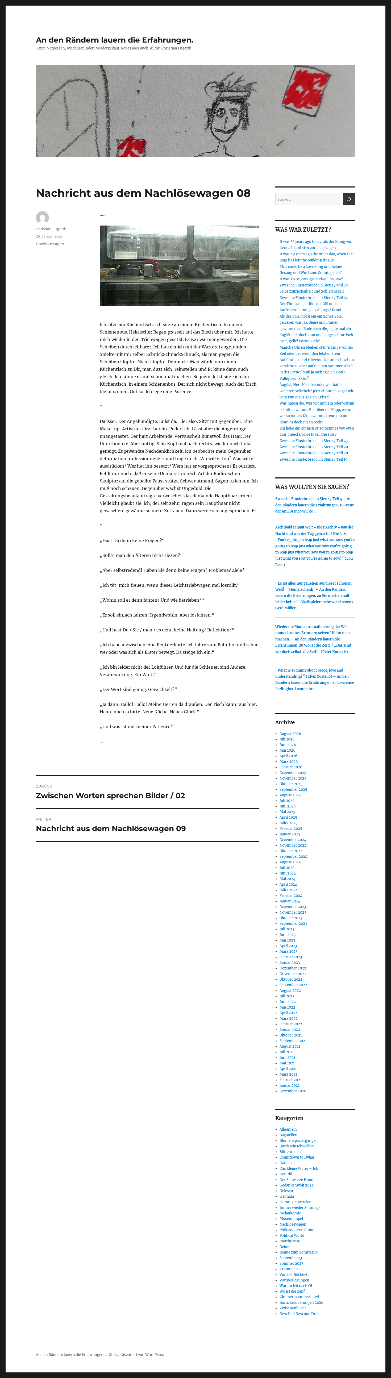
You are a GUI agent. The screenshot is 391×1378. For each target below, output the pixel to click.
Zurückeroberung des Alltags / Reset (310, 310)
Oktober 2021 (291, 1035)
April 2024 (288, 884)
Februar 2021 (291, 1080)
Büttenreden (290, 1152)
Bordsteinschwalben (297, 1146)
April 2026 (288, 756)
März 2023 (288, 951)
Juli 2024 (287, 867)
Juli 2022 (287, 996)
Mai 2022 (287, 1007)
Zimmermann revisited (299, 1297)
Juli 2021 (287, 1052)
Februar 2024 (291, 895)
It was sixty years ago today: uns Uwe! (311, 279)
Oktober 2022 (291, 979)
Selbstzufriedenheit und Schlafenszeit (312, 291)
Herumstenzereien (295, 1202)
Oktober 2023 (291, 918)
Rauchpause (290, 1241)
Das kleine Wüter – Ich (299, 1168)
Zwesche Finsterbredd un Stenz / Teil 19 (314, 459)
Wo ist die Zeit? (292, 1291)
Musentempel (291, 1219)
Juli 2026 (287, 739)
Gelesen (286, 1191)
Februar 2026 (291, 767)
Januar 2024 (290, 901)
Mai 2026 (288, 750)
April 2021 (288, 1069)
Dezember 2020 (293, 1091)
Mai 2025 (287, 812)
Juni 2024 (288, 873)
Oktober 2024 (291, 851)
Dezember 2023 (293, 907)
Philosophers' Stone (297, 1230)
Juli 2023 (287, 929)
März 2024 (289, 890)
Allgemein (288, 1129)
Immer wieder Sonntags (300, 1207)
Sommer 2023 (291, 1263)
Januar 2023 (290, 962)
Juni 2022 (288, 1002)
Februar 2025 (291, 828)
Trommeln (289, 1269)
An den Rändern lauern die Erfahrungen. (114, 39)
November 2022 (293, 974)
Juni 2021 (287, 1057)
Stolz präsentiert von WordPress (136, 1354)
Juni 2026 (288, 745)
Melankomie (290, 1213)
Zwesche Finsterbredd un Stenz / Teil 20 (314, 447)
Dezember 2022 (293, 968)
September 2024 (293, 856)
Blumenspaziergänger (298, 1140)
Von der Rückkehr (295, 1274)
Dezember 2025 (293, 773)
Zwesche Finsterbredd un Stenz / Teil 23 (314, 441)
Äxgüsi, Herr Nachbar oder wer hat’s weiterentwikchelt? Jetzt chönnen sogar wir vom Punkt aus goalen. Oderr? (316, 390)
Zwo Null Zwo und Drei (299, 1314)
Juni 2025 (288, 806)
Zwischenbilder (293, 1308)
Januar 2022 (290, 1029)
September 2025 (293, 789)
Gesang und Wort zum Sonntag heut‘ (311, 272)
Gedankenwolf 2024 (297, 1185)
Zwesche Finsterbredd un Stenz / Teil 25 (314, 285)
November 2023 (293, 912)
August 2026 (290, 733)
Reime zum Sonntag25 (299, 1252)
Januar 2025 (290, 834)
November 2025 (293, 778)
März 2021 (288, 1074)
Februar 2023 (291, 957)
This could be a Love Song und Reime (311, 266)
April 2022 (288, 1013)
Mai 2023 (287, 940)
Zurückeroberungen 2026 (301, 1302)
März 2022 (289, 1018)
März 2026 (289, 761)
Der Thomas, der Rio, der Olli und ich (311, 304)
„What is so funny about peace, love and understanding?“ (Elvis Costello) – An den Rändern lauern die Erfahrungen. (312, 676)
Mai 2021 (287, 1063)
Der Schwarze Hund (296, 1179)
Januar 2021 (290, 1085)
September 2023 (293, 923)
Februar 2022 (291, 1024)
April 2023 (288, 946)
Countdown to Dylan (297, 1157)
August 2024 (290, 862)
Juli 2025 (287, 800)
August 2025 (290, 795)
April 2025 (288, 817)
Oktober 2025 (291, 784)
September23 (291, 1258)
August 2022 (290, 990)
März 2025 (289, 823)
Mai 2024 (287, 879)
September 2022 (293, 985)
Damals (286, 1163)
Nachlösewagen (50, 244)
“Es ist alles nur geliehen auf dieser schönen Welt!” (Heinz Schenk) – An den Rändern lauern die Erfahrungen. (313, 589)
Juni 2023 (288, 934)
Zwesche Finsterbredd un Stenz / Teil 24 (314, 297)
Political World (292, 1235)
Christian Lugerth (51, 229)
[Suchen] (349, 199)
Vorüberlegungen (294, 1280)
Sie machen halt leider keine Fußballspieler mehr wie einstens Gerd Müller (314, 601)
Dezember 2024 (293, 840)
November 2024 (293, 845)
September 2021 (293, 1041)
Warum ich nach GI (296, 1286)
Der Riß (286, 1174)
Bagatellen (288, 1135)
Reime (285, 1246)
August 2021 (290, 1046)
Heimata (287, 1196)
